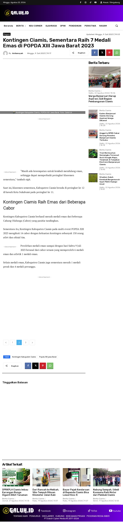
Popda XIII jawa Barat (48, 357)
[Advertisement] (44, 143)
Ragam (7, 34)
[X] (102, 52)
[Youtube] (95, 2)
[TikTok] (90, 2)
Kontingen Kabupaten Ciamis (24, 357)
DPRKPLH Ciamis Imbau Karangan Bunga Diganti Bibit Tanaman (15, 492)
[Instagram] (85, 2)
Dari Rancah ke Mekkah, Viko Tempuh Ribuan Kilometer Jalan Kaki (46, 492)
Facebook (46, 511)
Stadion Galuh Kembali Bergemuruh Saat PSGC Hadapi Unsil (109, 180)
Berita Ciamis (94, 91)
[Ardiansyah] (6, 53)
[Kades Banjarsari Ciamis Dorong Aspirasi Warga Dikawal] (93, 114)
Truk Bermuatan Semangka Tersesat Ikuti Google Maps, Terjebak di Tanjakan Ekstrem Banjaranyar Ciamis (109, 159)
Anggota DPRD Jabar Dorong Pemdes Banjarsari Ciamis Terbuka (109, 136)
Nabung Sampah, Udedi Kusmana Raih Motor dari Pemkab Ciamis (106, 492)
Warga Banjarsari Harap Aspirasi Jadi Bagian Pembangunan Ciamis (102, 99)
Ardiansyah (17, 53)
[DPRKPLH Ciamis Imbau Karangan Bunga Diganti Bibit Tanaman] (16, 477)
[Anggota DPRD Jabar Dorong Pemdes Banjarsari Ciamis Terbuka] (93, 133)
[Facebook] (80, 2)
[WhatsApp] (117, 52)
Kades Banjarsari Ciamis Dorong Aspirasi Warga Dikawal (107, 117)
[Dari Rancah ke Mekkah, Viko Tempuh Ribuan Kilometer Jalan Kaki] (46, 477)
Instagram (71, 511)
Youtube (116, 511)
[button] (117, 26)
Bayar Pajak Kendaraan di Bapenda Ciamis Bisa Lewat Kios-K (76, 492)
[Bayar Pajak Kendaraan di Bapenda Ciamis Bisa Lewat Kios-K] (76, 477)
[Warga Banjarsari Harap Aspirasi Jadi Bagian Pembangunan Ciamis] (105, 77)
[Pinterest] (109, 52)
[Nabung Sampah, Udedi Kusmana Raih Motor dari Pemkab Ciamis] (107, 477)
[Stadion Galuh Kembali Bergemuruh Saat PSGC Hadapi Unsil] (93, 177)
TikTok (94, 511)
